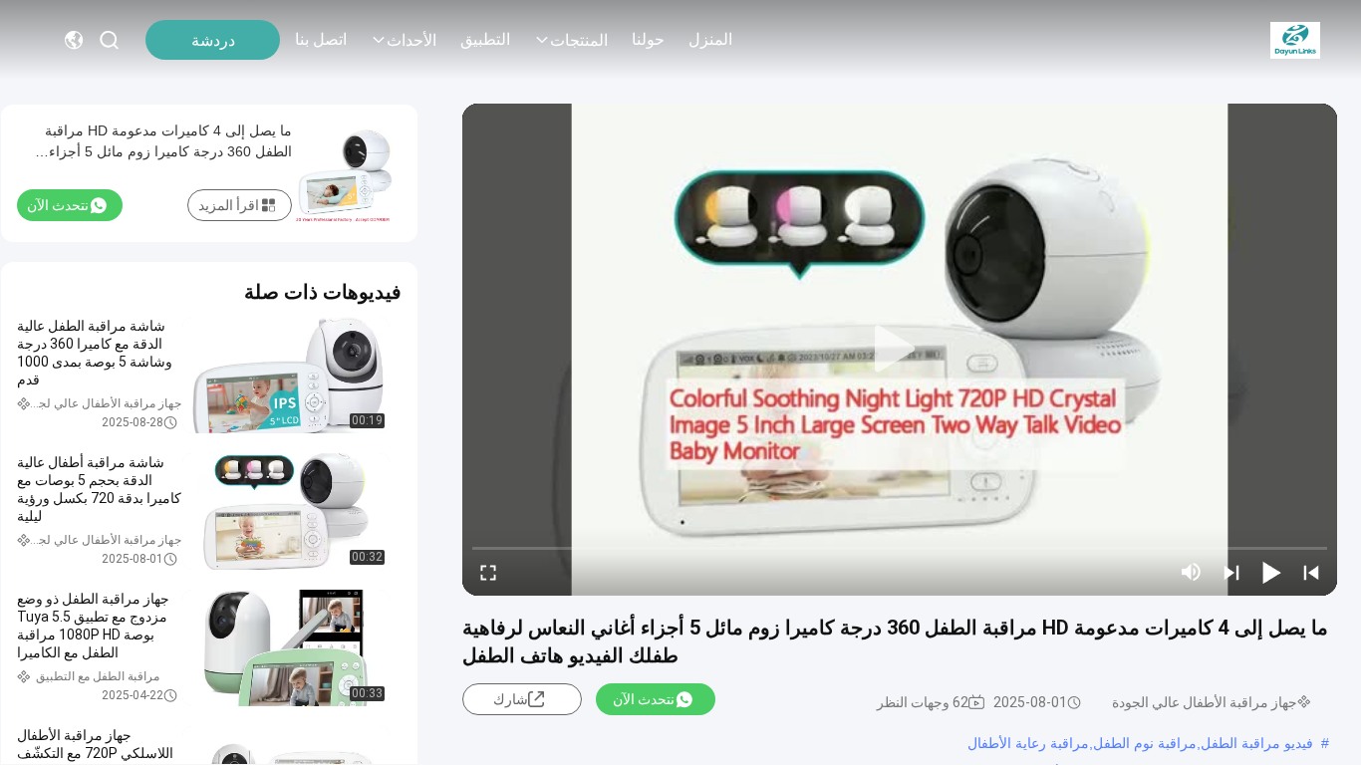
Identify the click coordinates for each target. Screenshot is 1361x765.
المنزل (710, 39)
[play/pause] (1271, 572)
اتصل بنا (321, 39)
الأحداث (411, 40)
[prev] (1311, 572)
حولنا (648, 39)
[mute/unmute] (1192, 572)
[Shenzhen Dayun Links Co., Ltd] (1295, 40)
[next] (1231, 572)
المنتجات (579, 40)
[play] (900, 350)
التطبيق (485, 39)
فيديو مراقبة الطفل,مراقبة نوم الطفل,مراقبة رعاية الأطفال (1140, 743)
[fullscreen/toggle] (488, 572)
